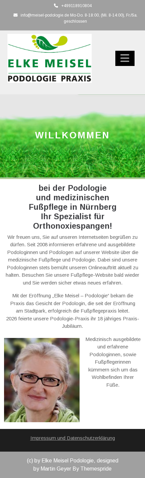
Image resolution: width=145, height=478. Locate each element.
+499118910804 (76, 5)
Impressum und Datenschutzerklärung (72, 438)
